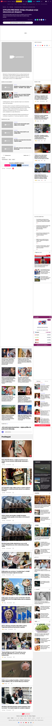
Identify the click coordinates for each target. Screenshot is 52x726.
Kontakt (17, 720)
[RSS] (49, 45)
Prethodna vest (8, 155)
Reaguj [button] (4, 168)
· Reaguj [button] (37, 101)
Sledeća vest (26, 155)
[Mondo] (4, 1)
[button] (30, 20)
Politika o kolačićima (31, 720)
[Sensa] (33, 718)
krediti (13, 159)
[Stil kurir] (18, 718)
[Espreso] (12, 718)
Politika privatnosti (40, 720)
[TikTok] (45, 45)
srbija (10, 159)
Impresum (14, 720)
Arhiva (36, 720)
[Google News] (47, 45)
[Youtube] (42, 45)
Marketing (10, 720)
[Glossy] (21, 718)
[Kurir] (8, 718)
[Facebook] (36, 45)
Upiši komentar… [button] (8, 431)
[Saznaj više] (49, 252)
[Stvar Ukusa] (43, 718)
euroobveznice (5, 159)
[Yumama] (38, 718)
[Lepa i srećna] (25, 718)
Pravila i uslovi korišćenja (23, 720)
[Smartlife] (29, 718)
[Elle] (16, 718)
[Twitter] (40, 45)
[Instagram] (38, 45)
